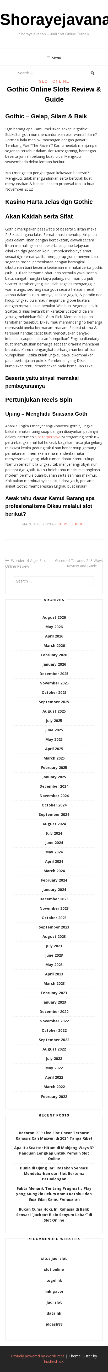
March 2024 (54, 870)
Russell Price (71, 524)
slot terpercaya (47, 436)
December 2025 (54, 673)
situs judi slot (54, 1258)
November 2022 (54, 1020)
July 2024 (54, 833)
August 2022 (54, 1049)
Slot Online (54, 81)
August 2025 (54, 711)
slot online (54, 1269)
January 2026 (54, 664)
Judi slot (54, 1302)
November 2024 (54, 795)
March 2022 (54, 1086)
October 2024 (54, 805)
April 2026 (54, 636)
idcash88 (54, 1324)
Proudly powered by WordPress (37, 1355)
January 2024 (54, 889)
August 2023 (54, 936)
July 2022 (54, 1058)
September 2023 (54, 927)
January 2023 (54, 1002)
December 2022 (54, 1011)
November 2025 (54, 683)
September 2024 (54, 814)
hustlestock (53, 1361)
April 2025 (54, 748)
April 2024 (54, 861)
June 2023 (54, 955)
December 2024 (54, 786)
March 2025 (54, 758)
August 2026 (54, 617)
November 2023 (54, 908)
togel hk (54, 1280)
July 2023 (54, 945)
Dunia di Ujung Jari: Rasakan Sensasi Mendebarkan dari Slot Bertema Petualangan (54, 1173)
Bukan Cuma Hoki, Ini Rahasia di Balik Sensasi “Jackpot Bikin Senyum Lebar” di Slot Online (54, 1215)
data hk (54, 1313)
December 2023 (54, 898)
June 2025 (54, 729)
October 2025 (54, 692)
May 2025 (54, 739)
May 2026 (54, 626)
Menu (56, 57)
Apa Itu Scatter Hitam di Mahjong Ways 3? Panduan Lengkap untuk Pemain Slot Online (54, 1153)
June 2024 (54, 842)
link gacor (54, 1291)
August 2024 (54, 823)
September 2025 (54, 701)
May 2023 (54, 964)
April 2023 (54, 974)
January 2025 (54, 776)
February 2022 (54, 1096)
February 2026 (54, 654)
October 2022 (54, 1030)
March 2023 (54, 983)
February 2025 (54, 767)
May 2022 (54, 1067)
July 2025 (54, 720)
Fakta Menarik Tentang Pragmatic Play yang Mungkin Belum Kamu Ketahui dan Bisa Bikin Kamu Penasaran (54, 1194)
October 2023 (54, 917)
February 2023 (54, 992)
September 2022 (54, 1039)
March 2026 (54, 645)
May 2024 (54, 851)
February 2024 (54, 880)
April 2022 (54, 1077)
